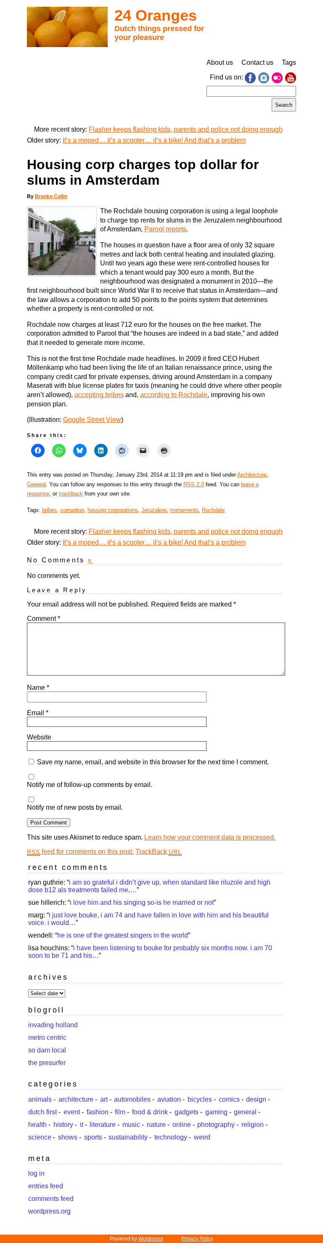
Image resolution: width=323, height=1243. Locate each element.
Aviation (169, 1099)
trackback (71, 493)
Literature (103, 1124)
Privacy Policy (197, 1238)
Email (37, 712)
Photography (216, 1124)
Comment (43, 618)
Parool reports (165, 229)
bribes (49, 510)
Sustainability (128, 1137)
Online (181, 1124)
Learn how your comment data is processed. (209, 837)
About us (220, 62)
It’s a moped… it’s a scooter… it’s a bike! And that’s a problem (154, 140)
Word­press (150, 1238)
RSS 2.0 (193, 484)
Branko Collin (51, 196)
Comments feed (51, 1198)
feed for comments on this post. (80, 851)
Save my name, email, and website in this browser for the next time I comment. (153, 762)
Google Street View (92, 419)
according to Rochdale (173, 394)
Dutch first (42, 1112)
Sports (93, 1137)
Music (131, 1124)
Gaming (216, 1112)
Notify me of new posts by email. (75, 807)
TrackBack (158, 851)
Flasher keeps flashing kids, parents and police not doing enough (186, 129)
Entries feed (45, 1186)
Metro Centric (47, 1037)
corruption (72, 510)
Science (39, 1137)
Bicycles (200, 1099)
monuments (184, 510)
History (63, 1124)
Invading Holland (53, 1024)
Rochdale (213, 510)
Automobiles (132, 1099)
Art (104, 1099)
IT (81, 1124)
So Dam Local (47, 1050)
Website (39, 737)
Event (72, 1112)
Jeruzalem (154, 510)
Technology (170, 1137)
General (36, 484)
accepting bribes (99, 394)
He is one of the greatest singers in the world (122, 935)
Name (38, 687)
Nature (156, 1124)
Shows (67, 1137)
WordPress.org (49, 1211)
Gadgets (187, 1112)
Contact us (257, 62)
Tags (289, 62)
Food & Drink (150, 1112)
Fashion (98, 1112)
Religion (252, 1124)
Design (256, 1099)
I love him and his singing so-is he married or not (142, 902)
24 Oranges (155, 15)
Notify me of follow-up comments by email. (89, 784)
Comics (229, 1099)
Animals (40, 1099)
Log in (36, 1173)
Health (37, 1124)
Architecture (252, 475)
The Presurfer (47, 1062)
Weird (202, 1137)
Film (120, 1112)
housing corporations (112, 510)
